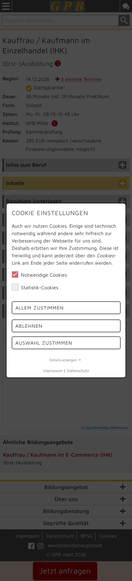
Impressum (53, 370)
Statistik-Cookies (39, 287)
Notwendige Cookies (44, 275)
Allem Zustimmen (39, 308)
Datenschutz (78, 370)
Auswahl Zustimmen (43, 343)
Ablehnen (29, 326)
